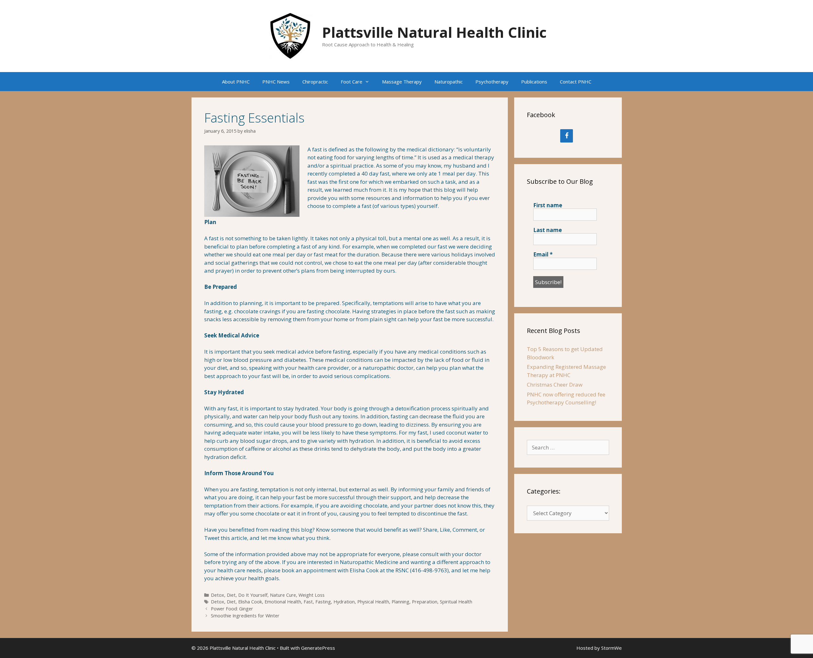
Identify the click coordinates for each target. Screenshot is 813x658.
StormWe (611, 648)
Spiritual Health (456, 602)
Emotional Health (283, 602)
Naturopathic (448, 81)
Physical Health (373, 602)
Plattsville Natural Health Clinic (434, 32)
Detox (217, 595)
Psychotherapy (491, 81)
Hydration (344, 602)
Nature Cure (283, 595)
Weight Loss (312, 595)
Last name (547, 230)
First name (547, 205)
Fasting (323, 602)
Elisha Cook (250, 602)
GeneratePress (318, 648)
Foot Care (351, 81)
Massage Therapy (402, 81)
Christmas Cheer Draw (554, 384)
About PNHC (236, 81)
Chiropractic (315, 81)
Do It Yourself (252, 595)
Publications (534, 81)
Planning (400, 602)
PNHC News (276, 81)
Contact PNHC (575, 81)
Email (543, 254)
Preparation (424, 602)
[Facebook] (566, 136)
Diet (231, 595)
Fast (308, 602)
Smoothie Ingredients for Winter (245, 616)
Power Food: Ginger (232, 609)
